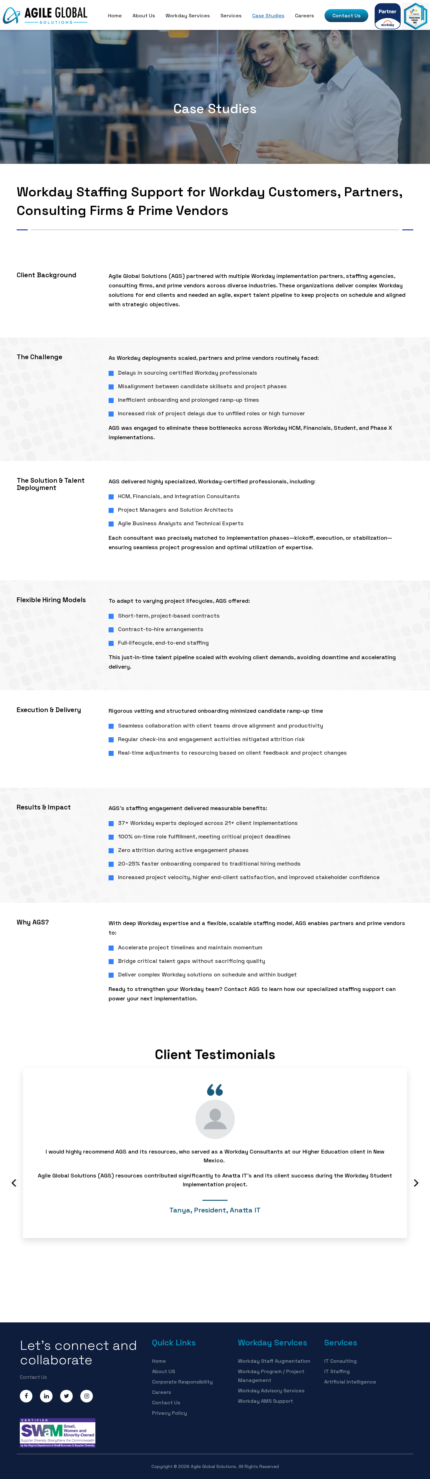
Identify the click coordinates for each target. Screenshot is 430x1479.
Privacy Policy (169, 1413)
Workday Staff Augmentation (274, 1361)
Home (115, 15)
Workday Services (188, 15)
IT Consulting (340, 1361)
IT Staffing (337, 1371)
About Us (144, 15)
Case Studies (268, 15)
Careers (304, 15)
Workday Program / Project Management (271, 1376)
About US (163, 1371)
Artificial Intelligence (350, 1381)
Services (230, 15)
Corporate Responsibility (182, 1381)
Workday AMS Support (265, 1401)
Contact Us (346, 15)
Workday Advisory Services (271, 1390)
